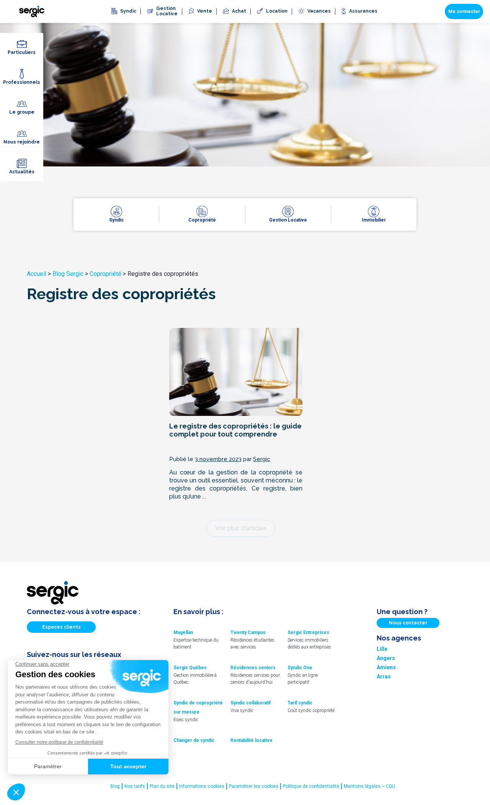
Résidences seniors (253, 667)
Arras (384, 676)
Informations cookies (201, 786)
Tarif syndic (299, 703)
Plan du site (162, 786)
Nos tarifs (134, 786)
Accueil (36, 273)
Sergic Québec (190, 667)
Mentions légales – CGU (369, 786)
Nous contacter (408, 623)
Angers (386, 658)
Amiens (386, 667)
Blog (115, 786)
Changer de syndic (193, 740)
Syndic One (299, 667)
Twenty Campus (248, 632)
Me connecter (464, 11)
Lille (382, 649)
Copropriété (105, 273)
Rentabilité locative (251, 740)
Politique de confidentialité (311, 786)
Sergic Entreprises (308, 632)
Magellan (183, 632)
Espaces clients (61, 627)
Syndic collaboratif (250, 703)
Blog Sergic (67, 273)
